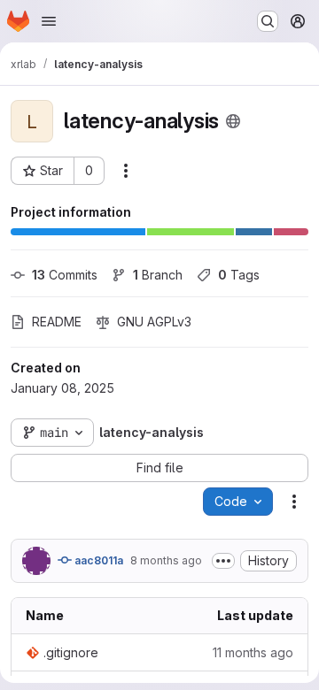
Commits (64, 274)
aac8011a (97, 560)
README (57, 321)
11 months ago (253, 652)
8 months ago (166, 560)
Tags (239, 274)
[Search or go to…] (267, 21)
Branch (158, 274)
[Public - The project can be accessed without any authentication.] (233, 121)
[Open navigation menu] (49, 21)
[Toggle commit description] (223, 561)
